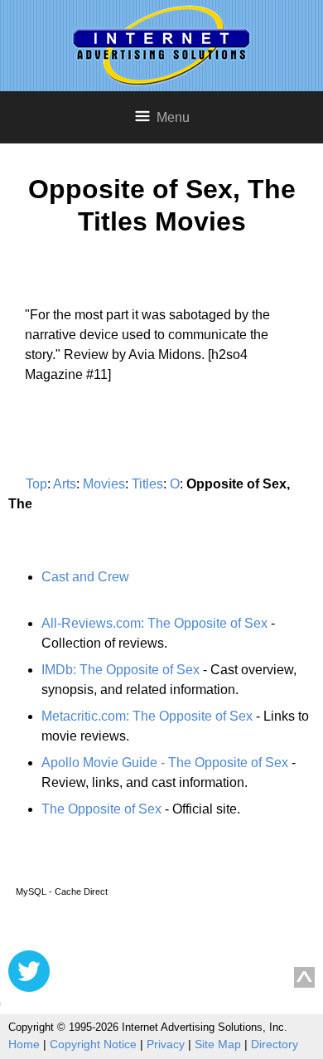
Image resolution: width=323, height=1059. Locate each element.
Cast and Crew (85, 577)
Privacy (166, 1044)
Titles (147, 484)
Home (24, 1044)
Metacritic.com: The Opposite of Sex (147, 716)
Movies (104, 484)
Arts (64, 484)
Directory (274, 1044)
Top (36, 484)
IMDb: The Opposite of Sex (120, 670)
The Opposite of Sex (101, 809)
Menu (173, 117)
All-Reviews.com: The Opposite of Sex (154, 623)
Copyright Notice (93, 1044)
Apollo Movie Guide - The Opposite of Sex (164, 762)
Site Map (218, 1044)
